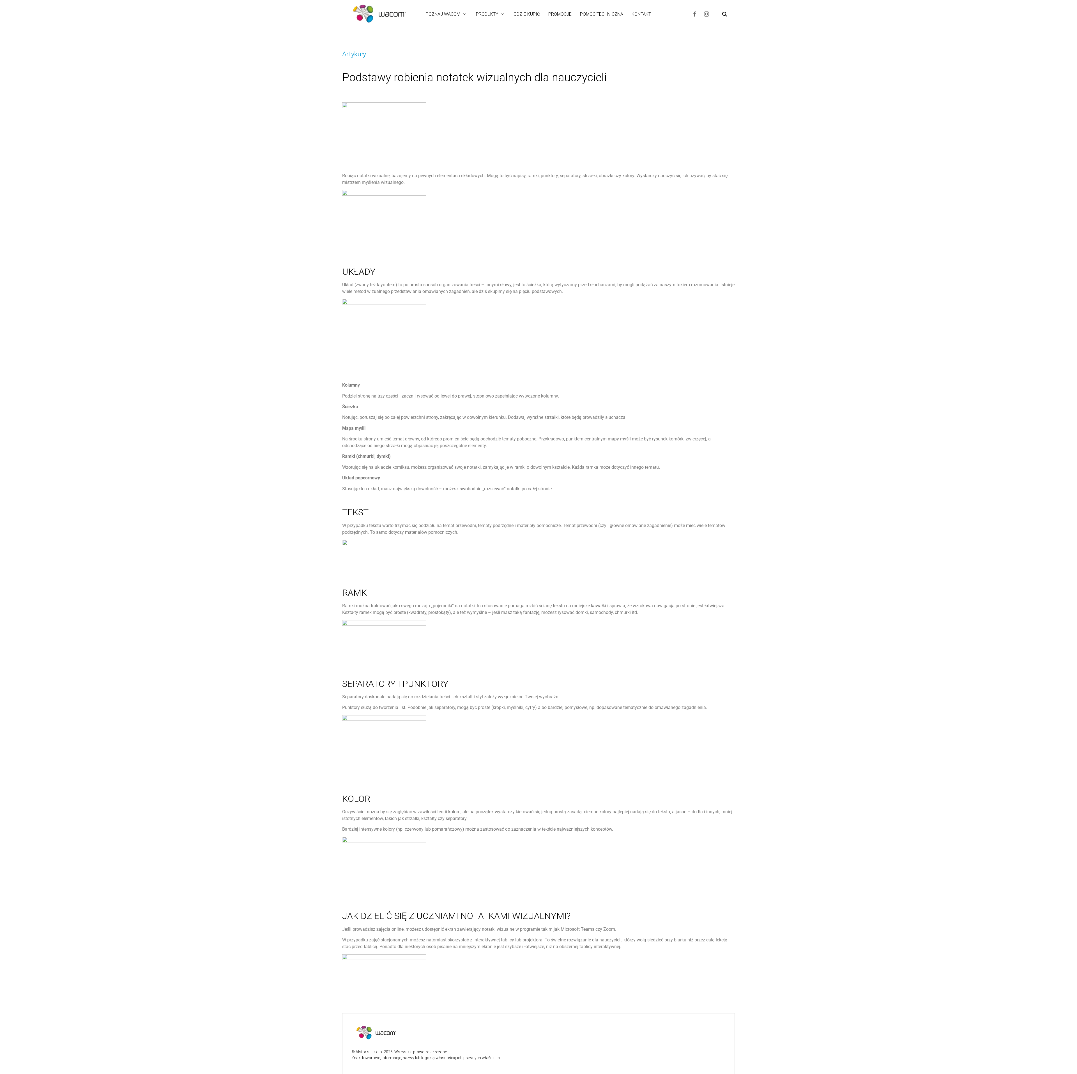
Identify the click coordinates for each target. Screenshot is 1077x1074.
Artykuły (354, 54)
